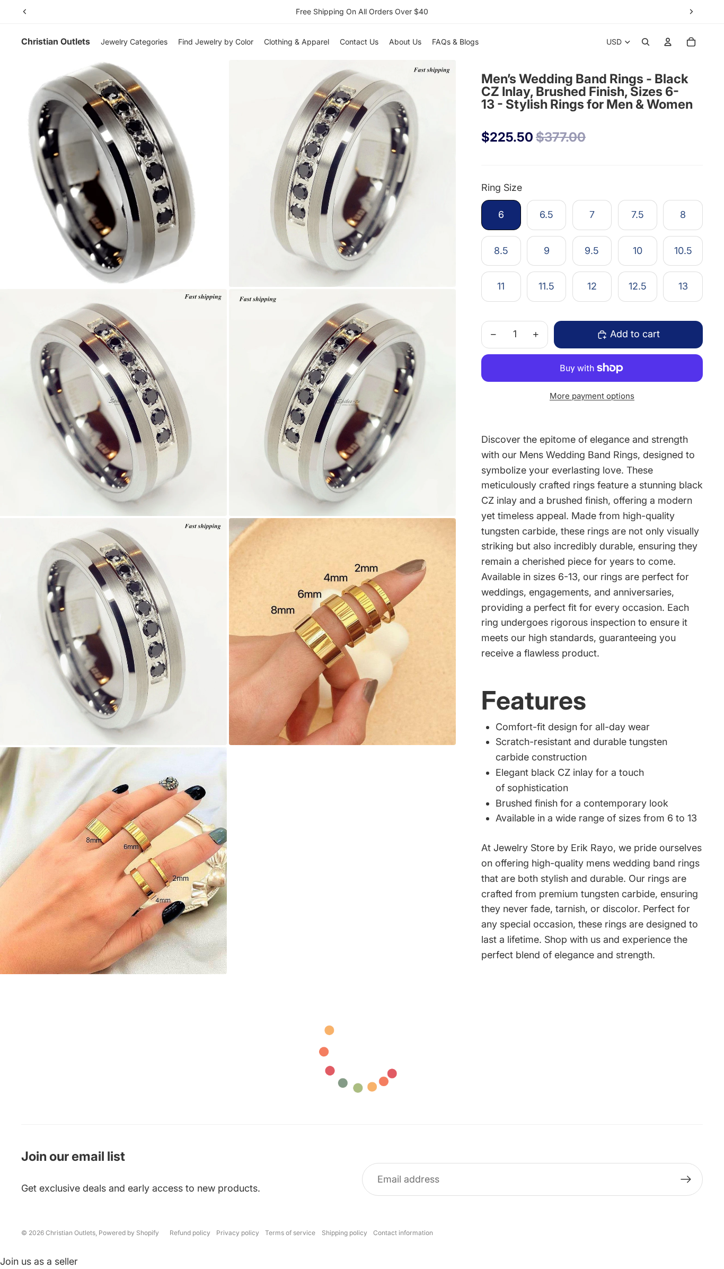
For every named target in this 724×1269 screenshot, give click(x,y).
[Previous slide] (25, 11)
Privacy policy (237, 1233)
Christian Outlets (70, 1233)
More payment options (592, 396)
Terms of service (290, 1233)
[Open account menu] (667, 42)
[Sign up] (686, 1180)
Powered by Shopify (129, 1233)
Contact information (403, 1233)
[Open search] (645, 42)
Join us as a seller (39, 1261)
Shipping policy (344, 1233)
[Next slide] (691, 11)
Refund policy (190, 1233)
